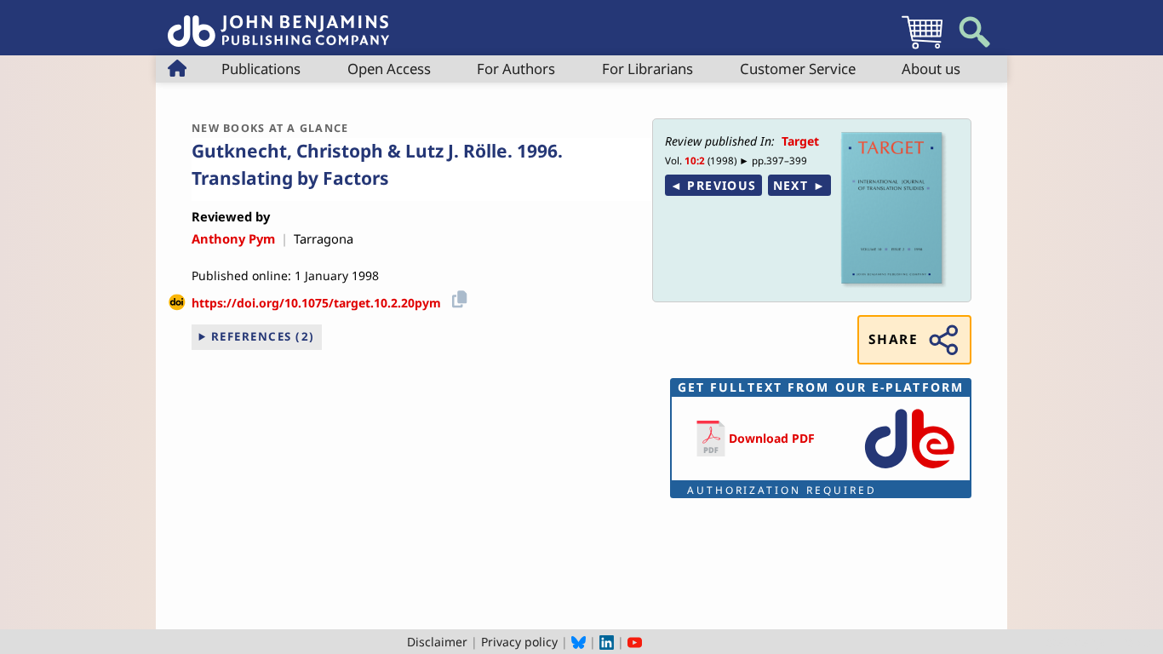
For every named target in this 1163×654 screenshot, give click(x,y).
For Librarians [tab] (647, 68)
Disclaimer (437, 642)
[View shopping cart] (922, 48)
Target (800, 141)
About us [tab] (931, 68)
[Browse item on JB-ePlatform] (909, 470)
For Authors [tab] (516, 68)
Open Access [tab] (389, 68)
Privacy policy (519, 642)
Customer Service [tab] (798, 68)
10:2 (695, 160)
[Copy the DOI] (457, 296)
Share (893, 339)
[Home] (278, 22)
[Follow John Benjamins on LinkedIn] (606, 642)
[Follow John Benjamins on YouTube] (634, 642)
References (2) (263, 336)
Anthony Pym (233, 238)
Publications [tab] (261, 68)
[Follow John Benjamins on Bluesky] (578, 642)
